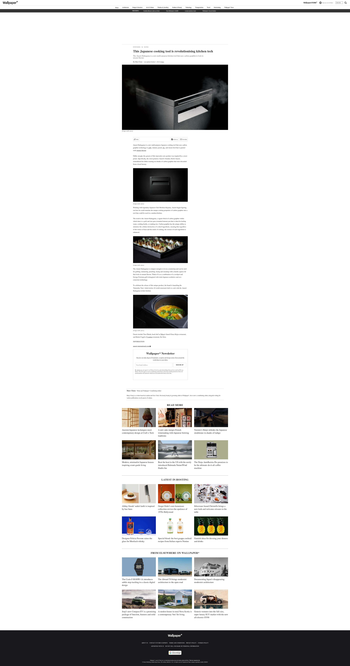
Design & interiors (137, 7)
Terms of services (155, 370)
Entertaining (217, 7)
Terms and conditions (177, 643)
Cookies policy (203, 643)
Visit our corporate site (194, 660)
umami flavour (141, 150)
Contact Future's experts (158, 643)
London (149, 337)
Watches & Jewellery (163, 7)
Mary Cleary (138, 62)
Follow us (175, 139)
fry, (164, 148)
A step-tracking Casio (190, 11)
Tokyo (163, 334)
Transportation (199, 7)
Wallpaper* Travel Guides (209, 11)
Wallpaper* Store (229, 7)
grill (149, 148)
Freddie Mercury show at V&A (151, 11)
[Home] (116, 7)
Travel (208, 7)
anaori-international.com (141, 346)
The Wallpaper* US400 (172, 11)
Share (137, 139)
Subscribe (338, 2)
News (162, 62)
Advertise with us (157, 646)
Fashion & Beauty (177, 7)
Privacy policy (191, 643)
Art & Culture (150, 7)
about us (145, 643)
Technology (189, 7)
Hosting (146, 47)
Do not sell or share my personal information (182, 646)
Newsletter (184, 139)
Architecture (125, 7)
